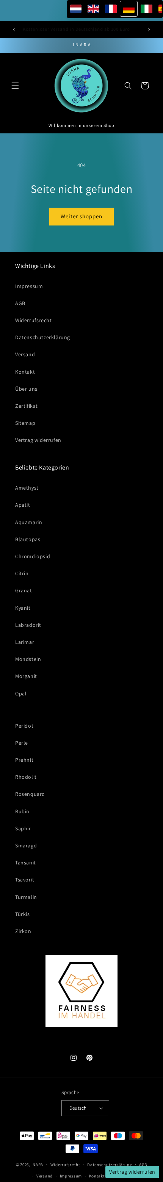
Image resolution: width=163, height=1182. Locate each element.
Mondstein (28, 659)
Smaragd (26, 845)
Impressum (29, 286)
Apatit (22, 504)
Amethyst (27, 487)
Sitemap (25, 423)
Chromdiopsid (32, 556)
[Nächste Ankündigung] (149, 29)
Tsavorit (24, 879)
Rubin (22, 811)
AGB (20, 303)
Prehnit (24, 759)
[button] (15, 85)
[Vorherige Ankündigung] (14, 29)
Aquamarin (28, 522)
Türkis (22, 914)
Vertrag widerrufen (38, 440)
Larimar (24, 642)
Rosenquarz (29, 794)
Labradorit (28, 625)
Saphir (23, 828)
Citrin (22, 573)
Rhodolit (26, 776)
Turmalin (26, 897)
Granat (23, 590)
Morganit (26, 676)
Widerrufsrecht (33, 320)
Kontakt (25, 371)
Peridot (24, 725)
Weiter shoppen (81, 216)
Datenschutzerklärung (42, 337)
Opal (21, 693)
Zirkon (23, 931)
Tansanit (25, 862)
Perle (21, 742)
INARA (37, 1164)
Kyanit (23, 607)
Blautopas (27, 539)
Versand (25, 354)
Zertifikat (26, 405)
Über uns (26, 388)
